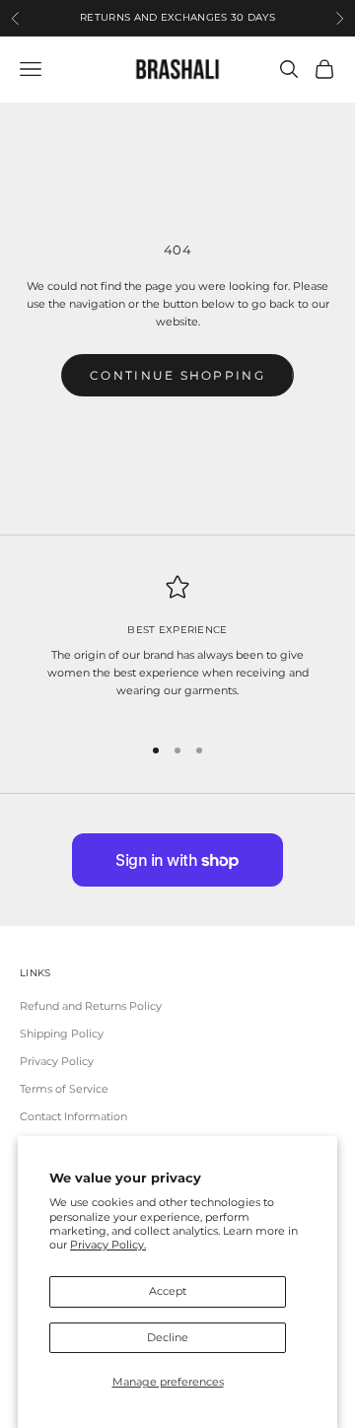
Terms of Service (64, 1089)
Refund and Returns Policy (91, 1006)
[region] (177, 645)
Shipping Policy (62, 1033)
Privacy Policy (57, 1061)
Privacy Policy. (108, 1244)
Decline (167, 1337)
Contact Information (73, 1116)
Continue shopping (177, 375)
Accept (167, 1291)
